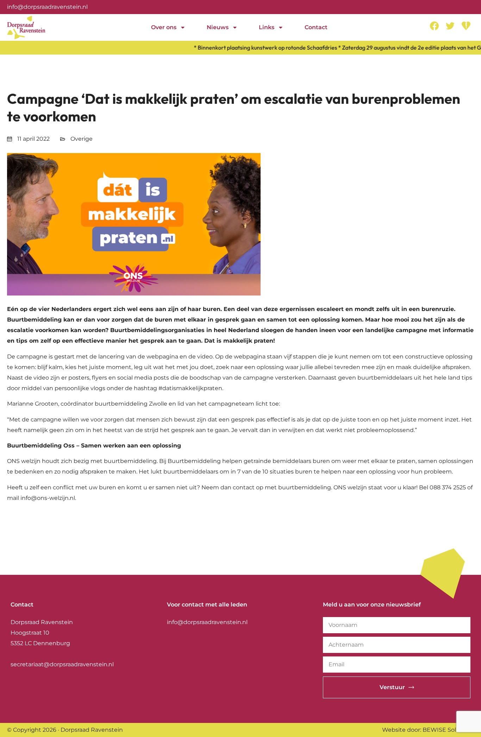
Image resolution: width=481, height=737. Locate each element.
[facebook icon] (434, 25)
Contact (316, 27)
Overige (81, 138)
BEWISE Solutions (448, 729)
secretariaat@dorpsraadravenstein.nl (62, 664)
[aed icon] (466, 25)
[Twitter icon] (450, 25)
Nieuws (218, 27)
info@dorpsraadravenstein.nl (47, 7)
